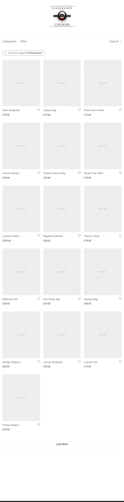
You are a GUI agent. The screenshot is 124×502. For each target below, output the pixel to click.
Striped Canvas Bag (54, 173)
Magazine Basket (53, 236)
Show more (7, 114)
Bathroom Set (10, 299)
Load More (62, 444)
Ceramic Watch (10, 236)
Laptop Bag (49, 110)
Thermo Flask (91, 236)
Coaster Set (90, 362)
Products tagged (25, 53)
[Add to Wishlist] (38, 110)
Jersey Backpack (53, 362)
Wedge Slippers (11, 362)
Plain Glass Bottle (94, 110)
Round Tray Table (93, 173)
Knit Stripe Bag (51, 299)
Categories (9, 41)
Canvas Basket (10, 173)
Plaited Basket (10, 425)
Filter (24, 41)
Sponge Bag (91, 299)
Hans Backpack (11, 110)
